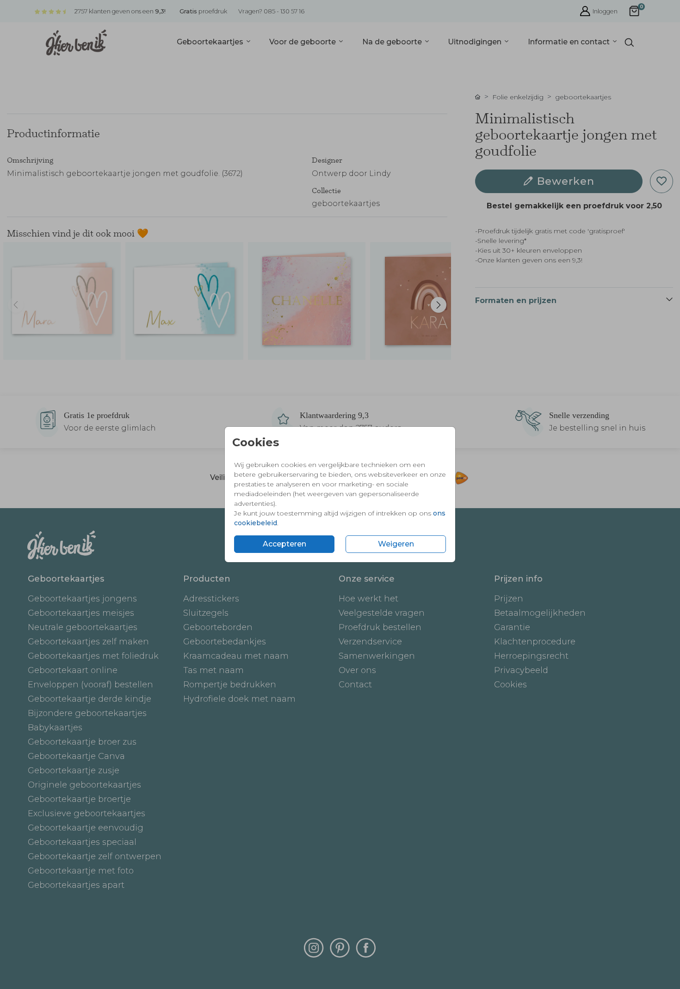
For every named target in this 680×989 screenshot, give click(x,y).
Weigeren (396, 544)
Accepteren (284, 544)
